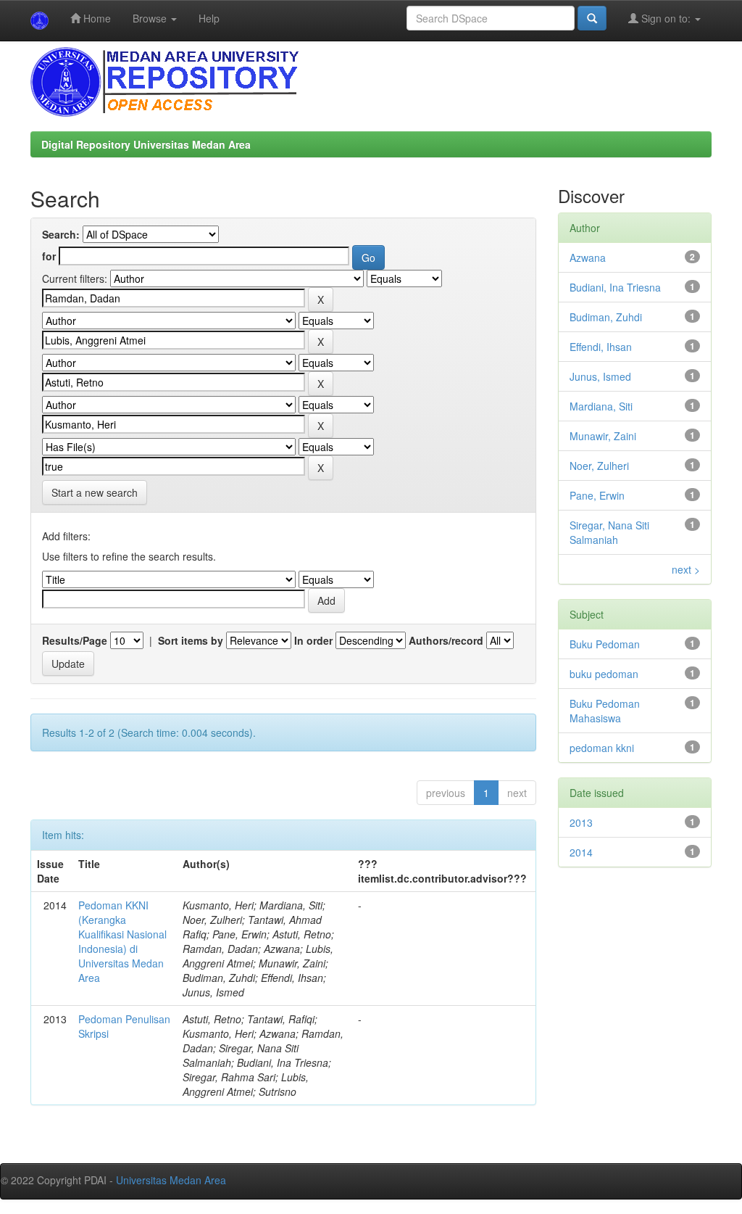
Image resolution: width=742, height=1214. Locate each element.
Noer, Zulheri (599, 465)
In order (313, 640)
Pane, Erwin (597, 495)
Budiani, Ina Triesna (615, 287)
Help (209, 18)
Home (95, 18)
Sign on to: (665, 18)
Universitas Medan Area (171, 1180)
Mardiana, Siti (601, 406)
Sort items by (190, 640)
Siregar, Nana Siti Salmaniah (609, 532)
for (49, 256)
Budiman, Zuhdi (606, 317)
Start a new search (94, 492)
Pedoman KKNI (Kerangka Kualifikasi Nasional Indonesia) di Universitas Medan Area (122, 941)
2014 (581, 852)
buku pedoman (604, 673)
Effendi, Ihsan (601, 346)
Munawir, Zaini (603, 436)
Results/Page (74, 640)
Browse (151, 18)
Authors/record (446, 640)
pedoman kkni (602, 747)
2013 (581, 822)
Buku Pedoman (605, 644)
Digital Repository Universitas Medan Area (146, 144)
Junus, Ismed (600, 376)
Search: (61, 234)
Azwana (588, 257)
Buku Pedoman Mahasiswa (605, 710)
